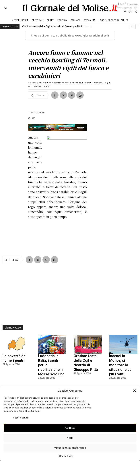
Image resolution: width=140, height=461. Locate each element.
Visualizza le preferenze (70, 448)
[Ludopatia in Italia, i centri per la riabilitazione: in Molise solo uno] (52, 344)
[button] (134, 391)
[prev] (132, 26)
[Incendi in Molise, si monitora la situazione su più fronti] (123, 344)
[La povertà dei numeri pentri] (17, 344)
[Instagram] (130, 11)
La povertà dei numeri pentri (14, 358)
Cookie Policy (66, 456)
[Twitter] (135, 11)
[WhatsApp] (80, 95)
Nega (70, 437)
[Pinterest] (71, 95)
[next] (137, 26)
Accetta (70, 427)
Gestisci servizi (21, 417)
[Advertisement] (70, 292)
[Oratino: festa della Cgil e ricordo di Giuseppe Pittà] (88, 344)
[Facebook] (125, 11)
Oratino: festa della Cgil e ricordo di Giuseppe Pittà (86, 363)
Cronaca (32, 82)
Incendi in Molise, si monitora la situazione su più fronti (56, 26)
